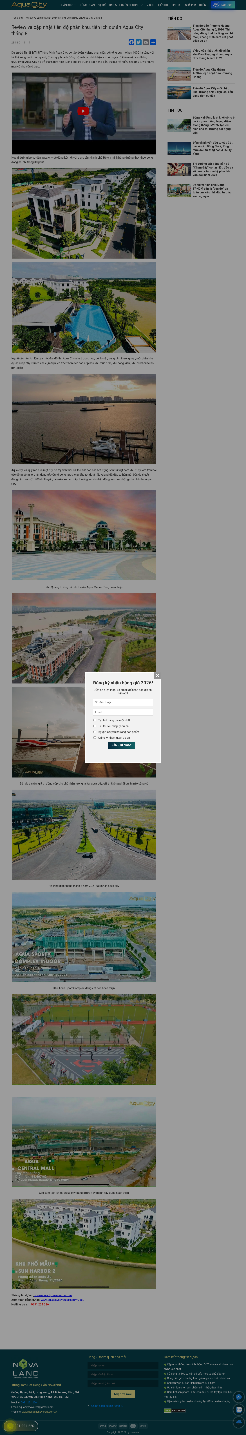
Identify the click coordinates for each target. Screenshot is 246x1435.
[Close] (157, 675)
